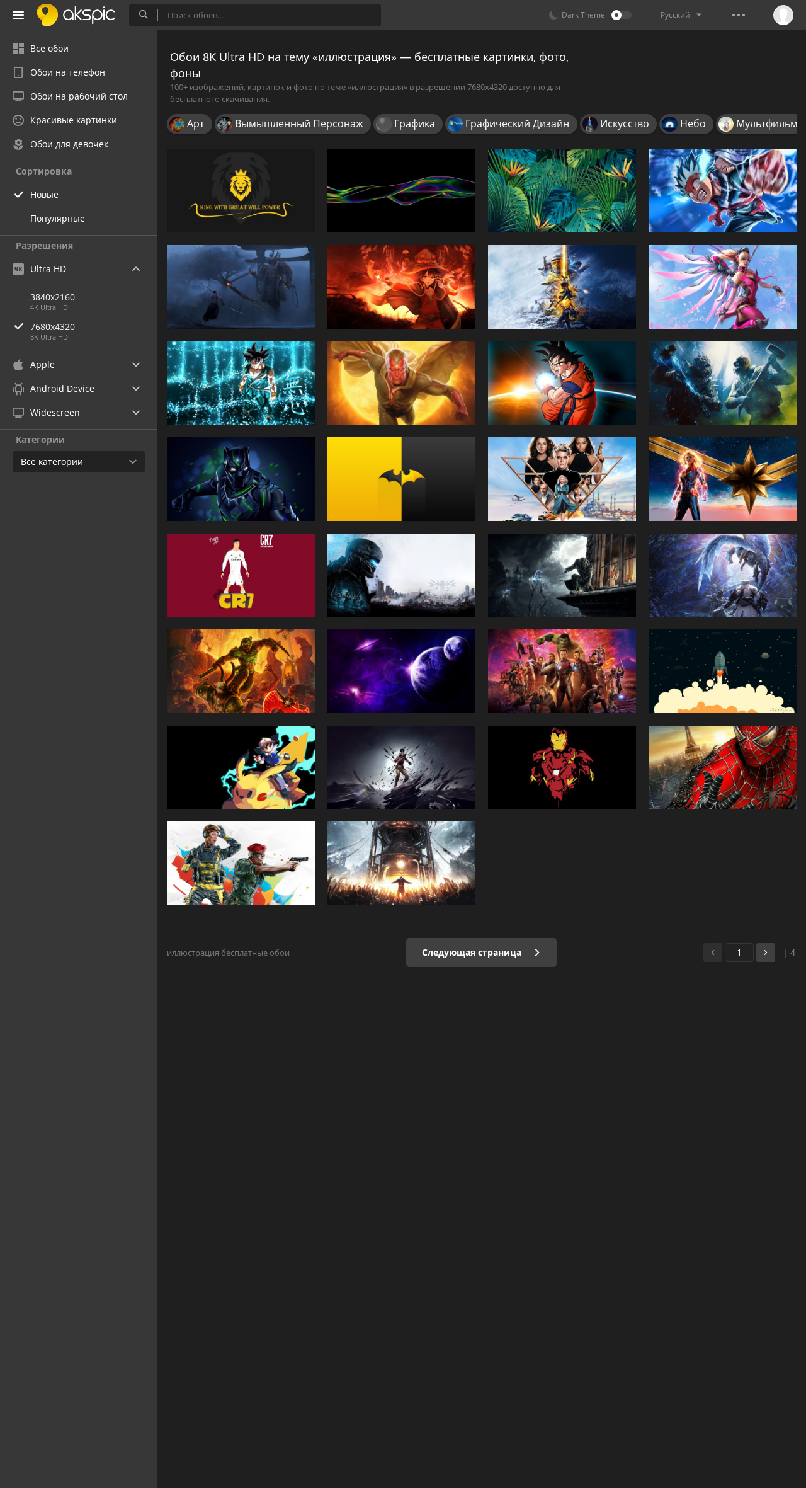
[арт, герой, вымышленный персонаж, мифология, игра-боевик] (241, 671)
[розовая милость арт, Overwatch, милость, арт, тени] (723, 286)
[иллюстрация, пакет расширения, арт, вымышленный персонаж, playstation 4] (723, 575)
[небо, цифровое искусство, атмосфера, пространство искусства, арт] (401, 671)
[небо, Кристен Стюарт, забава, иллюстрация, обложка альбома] (562, 478)
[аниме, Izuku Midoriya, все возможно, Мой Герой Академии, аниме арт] (723, 190)
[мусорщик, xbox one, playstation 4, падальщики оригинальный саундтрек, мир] (562, 286)
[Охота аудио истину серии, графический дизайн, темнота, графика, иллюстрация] (401, 575)
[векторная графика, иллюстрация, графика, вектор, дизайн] (562, 190)
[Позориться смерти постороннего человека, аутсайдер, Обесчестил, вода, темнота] (401, 767)
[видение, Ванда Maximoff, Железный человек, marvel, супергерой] (401, 383)
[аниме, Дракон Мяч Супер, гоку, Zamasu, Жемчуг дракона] (241, 383)
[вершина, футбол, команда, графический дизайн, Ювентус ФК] (241, 575)
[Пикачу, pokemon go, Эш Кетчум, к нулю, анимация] (241, 767)
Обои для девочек (69, 144)
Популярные (57, 218)
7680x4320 (52, 326)
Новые (44, 194)
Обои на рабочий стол (79, 96)
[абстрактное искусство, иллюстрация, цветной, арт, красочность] (401, 190)
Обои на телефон (67, 72)
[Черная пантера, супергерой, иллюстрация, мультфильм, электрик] (241, 478)
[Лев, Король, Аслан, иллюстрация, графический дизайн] (241, 190)
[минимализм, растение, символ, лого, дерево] (401, 478)
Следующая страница (473, 952)
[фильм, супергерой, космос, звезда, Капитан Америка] (723, 478)
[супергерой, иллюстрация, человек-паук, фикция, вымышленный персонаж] (723, 767)
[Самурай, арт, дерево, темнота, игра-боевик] (241, 286)
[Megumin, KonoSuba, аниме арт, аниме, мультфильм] (401, 286)
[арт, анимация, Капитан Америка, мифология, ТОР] (562, 671)
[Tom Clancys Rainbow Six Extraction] (723, 383)
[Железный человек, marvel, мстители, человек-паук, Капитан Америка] (562, 767)
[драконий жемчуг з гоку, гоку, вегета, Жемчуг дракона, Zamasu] (562, 383)
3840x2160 (52, 297)
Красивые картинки (73, 120)
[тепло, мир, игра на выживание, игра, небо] (401, 863)
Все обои (49, 48)
